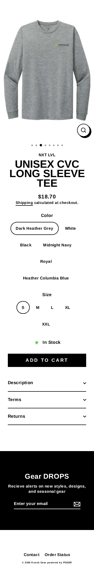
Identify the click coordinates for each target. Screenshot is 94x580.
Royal (46, 261)
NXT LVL (47, 155)
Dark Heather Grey (34, 228)
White (70, 228)
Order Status (57, 554)
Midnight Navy (57, 245)
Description (20, 382)
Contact (31, 554)
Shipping (24, 203)
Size (47, 294)
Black (26, 245)
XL (67, 307)
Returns (16, 416)
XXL (46, 324)
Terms (14, 399)
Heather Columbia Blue (46, 278)
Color (47, 215)
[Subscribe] (76, 504)
